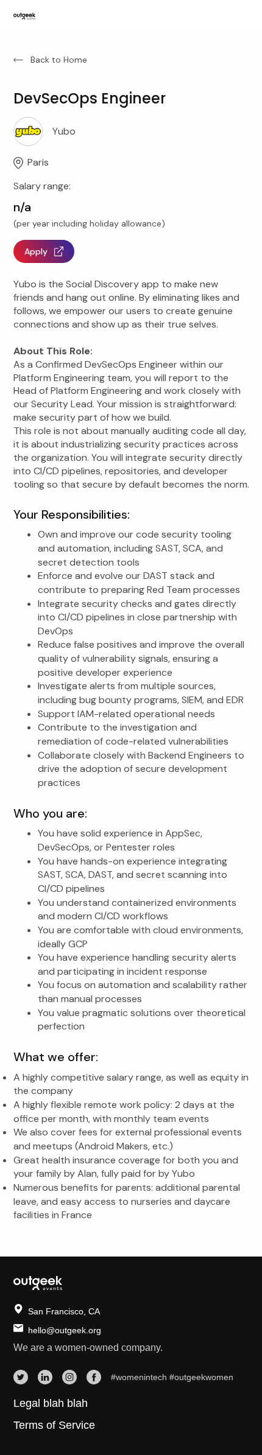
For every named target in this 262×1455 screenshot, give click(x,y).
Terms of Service (54, 1425)
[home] (24, 16)
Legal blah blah (50, 1403)
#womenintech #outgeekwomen (172, 1377)
